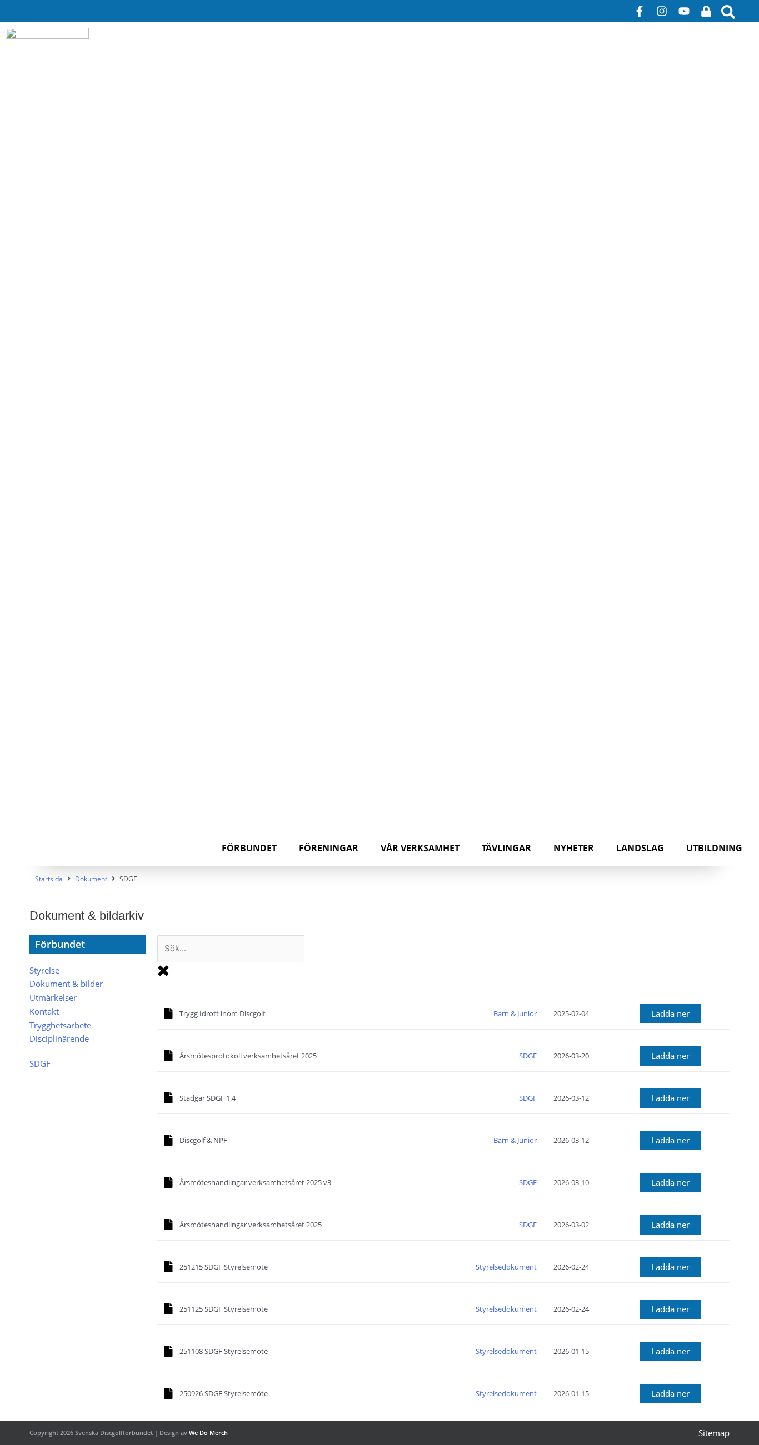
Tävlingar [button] (506, 848)
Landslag (640, 848)
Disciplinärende (59, 1038)
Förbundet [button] (249, 848)
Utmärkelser (53, 997)
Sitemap (714, 1432)
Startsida (49, 879)
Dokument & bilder (66, 983)
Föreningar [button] (328, 848)
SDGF (40, 1063)
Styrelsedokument (506, 1267)
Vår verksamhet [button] (420, 848)
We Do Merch (208, 1432)
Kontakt (44, 1011)
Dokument (91, 879)
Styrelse (44, 970)
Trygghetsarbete (60, 1025)
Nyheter (573, 848)
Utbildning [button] (714, 848)
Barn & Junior (515, 1013)
